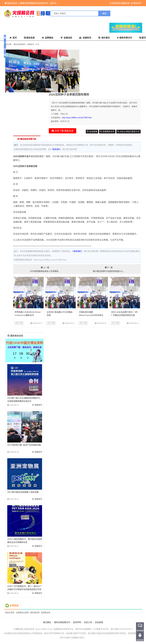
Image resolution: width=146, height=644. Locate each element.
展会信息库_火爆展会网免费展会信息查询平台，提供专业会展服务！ (37, 3)
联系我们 (56, 149)
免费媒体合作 (108, 131)
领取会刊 (38, 405)
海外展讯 (105, 37)
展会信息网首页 (20, 44)
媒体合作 (137, 3)
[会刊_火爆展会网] (38, 13)
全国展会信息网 (22, 612)
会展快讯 (86, 37)
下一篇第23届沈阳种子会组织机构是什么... (109, 269)
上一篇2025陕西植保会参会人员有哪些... (45, 269)
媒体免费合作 (125, 37)
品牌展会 (48, 37)
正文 (37, 44)
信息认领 (88, 622)
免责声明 (77, 622)
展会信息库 (9, 612)
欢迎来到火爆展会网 (121, 3)
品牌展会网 (45, 612)
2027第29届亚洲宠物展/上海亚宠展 (23, 492)
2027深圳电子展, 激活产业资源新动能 (24, 445)
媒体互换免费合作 (62, 622)
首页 (14, 37)
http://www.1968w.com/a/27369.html (77, 118)
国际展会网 (34, 612)
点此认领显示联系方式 (129, 131)
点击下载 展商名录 (63, 131)
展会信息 (30, 37)
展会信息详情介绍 (28, 139)
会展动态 (67, 37)
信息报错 (93, 131)
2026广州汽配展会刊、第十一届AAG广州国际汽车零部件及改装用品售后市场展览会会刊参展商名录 (24, 589)
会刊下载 (18, 323)
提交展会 (47, 622)
